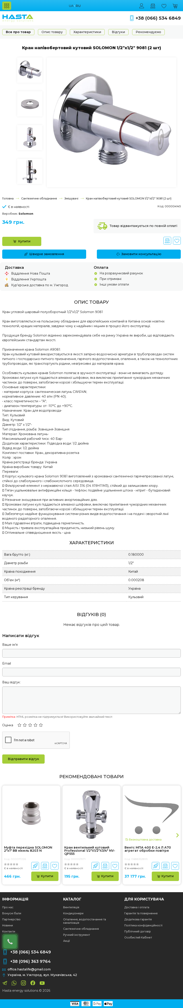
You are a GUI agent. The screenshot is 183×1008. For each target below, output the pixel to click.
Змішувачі (71, 198)
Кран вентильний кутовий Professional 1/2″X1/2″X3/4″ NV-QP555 (89, 850)
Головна (8, 198)
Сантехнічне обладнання (39, 198)
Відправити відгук (23, 759)
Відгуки (118, 32)
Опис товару (52, 32)
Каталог (72, 899)
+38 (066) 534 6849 (158, 18)
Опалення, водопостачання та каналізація (84, 921)
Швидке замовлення (46, 254)
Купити (24, 241)
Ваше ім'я (10, 645)
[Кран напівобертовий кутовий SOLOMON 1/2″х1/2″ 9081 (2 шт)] (111, 122)
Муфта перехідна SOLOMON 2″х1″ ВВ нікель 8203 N (28, 849)
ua (71, 6)
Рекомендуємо (148, 32)
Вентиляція (71, 907)
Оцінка (7, 725)
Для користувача (144, 899)
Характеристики (87, 32)
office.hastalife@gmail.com (29, 969)
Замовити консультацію (141, 254)
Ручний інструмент (76, 934)
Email (6, 663)
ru (78, 6)
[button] (19, 725)
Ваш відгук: (11, 682)
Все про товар (18, 32)
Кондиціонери (73, 913)
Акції (66, 940)
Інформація (15, 899)
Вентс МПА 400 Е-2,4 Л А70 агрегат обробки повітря (148, 849)
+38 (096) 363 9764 (30, 961)
